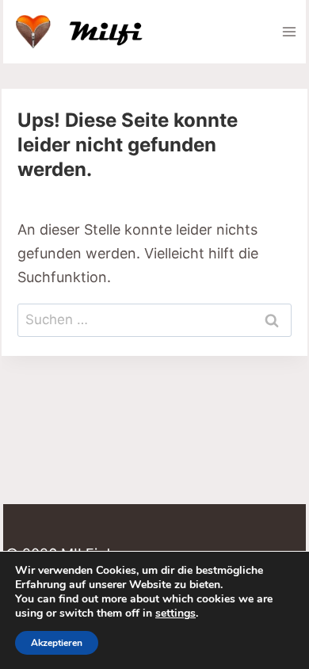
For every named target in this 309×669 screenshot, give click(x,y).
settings (175, 613)
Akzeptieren (56, 643)
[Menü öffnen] (288, 31)
